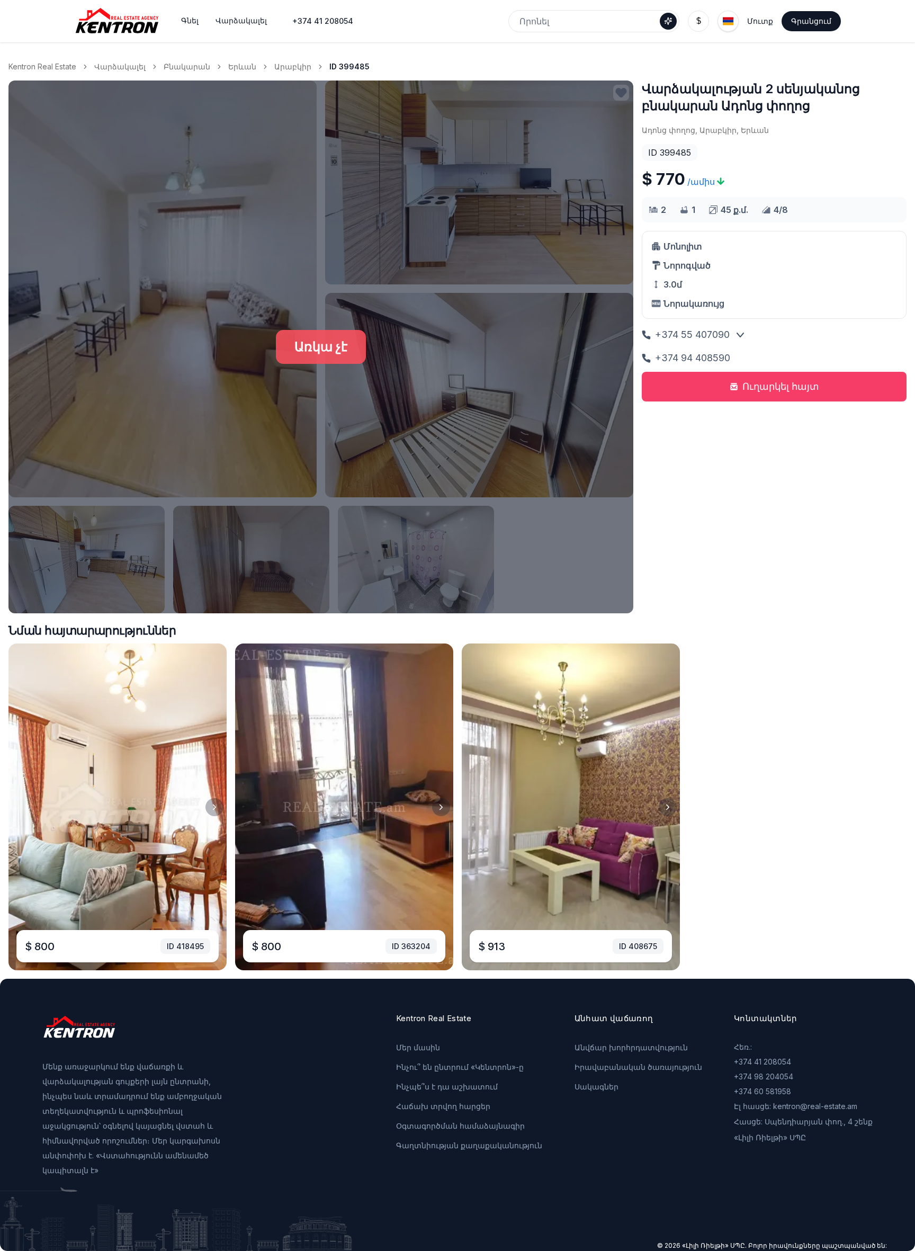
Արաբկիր (292, 66)
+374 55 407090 (692, 334)
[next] (214, 807)
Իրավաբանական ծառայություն (638, 1066)
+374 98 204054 (763, 1076)
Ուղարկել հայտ (780, 386)
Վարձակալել (120, 66)
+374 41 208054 (322, 20)
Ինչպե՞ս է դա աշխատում (447, 1086)
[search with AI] (668, 21)
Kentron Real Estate (42, 66)
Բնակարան (187, 66)
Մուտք (760, 20)
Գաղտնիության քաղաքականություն (469, 1145)
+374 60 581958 (762, 1091)
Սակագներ (596, 1086)
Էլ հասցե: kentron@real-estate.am (795, 1106)
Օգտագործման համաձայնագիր (460, 1125)
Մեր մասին (418, 1047)
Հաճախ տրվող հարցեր (443, 1106)
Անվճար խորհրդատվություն (631, 1047)
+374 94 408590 (692, 357)
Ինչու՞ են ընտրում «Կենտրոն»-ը (460, 1066)
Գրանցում (811, 20)
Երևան (242, 66)
